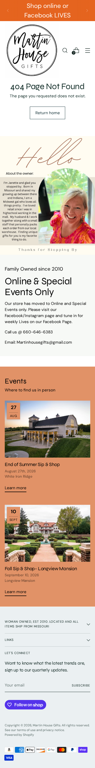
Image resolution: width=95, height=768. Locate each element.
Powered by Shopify (19, 735)
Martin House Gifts (46, 725)
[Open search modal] (64, 50)
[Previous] (8, 10)
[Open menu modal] (87, 50)
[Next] (87, 10)
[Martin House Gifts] (32, 50)
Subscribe (81, 685)
